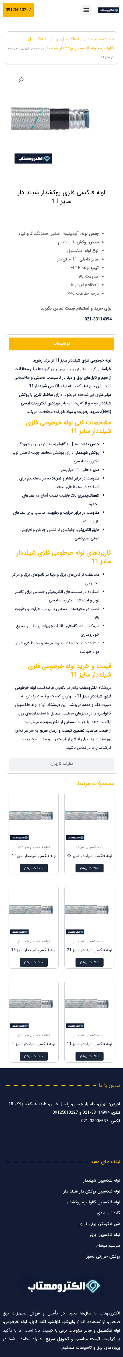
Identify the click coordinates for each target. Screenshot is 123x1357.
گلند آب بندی (108, 1213)
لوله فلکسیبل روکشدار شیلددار (71, 48)
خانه (110, 39)
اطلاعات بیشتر (89, 868)
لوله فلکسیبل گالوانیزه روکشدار (93, 1202)
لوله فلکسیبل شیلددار (101, 1180)
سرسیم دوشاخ (108, 1245)
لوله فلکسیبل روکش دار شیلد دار (92, 1191)
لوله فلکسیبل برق (68, 39)
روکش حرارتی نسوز (103, 1256)
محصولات (95, 39)
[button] (86, 10)
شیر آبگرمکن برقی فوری (99, 1224)
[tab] (61, 344)
